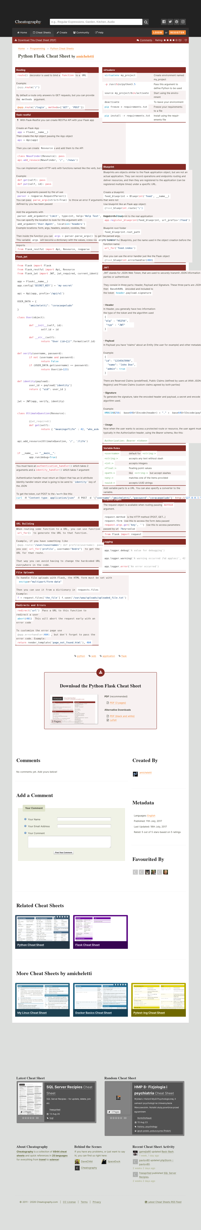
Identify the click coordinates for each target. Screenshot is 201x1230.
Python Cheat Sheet (30, 945)
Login (157, 32)
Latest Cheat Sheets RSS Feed (164, 1201)
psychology (151, 1126)
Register (177, 32)
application (109, 656)
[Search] (146, 22)
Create (63, 32)
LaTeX (113, 720)
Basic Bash (167, 1151)
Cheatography (25, 1151)
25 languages (60, 1155)
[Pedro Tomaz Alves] (165, 873)
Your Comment (36, 833)
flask (124, 656)
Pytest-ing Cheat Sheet (149, 1012)
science (54, 1159)
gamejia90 (145, 1151)
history (140, 1126)
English (151, 815)
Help (100, 32)
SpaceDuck (114, 1161)
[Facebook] (164, 22)
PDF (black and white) (122, 716)
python (81, 656)
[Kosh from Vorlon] (141, 873)
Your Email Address (39, 826)
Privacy (97, 1201)
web (93, 656)
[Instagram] (183, 22)
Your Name (34, 819)
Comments (146, 40)
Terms (84, 1201)
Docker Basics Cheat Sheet (93, 1012)
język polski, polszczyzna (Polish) (154, 1131)
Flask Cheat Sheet (87, 945)
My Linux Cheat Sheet (32, 1012)
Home (23, 32)
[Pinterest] (177, 22)
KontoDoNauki (144, 1118)
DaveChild (87, 1161)
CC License (69, 1201)
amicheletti (145, 772)
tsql (51, 1118)
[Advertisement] (100, 8)
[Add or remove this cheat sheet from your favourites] (186, 40)
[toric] (135, 873)
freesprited (55, 1109)
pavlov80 (144, 1160)
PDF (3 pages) (118, 702)
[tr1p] (147, 873)
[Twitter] (170, 22)
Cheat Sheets (43, 32)
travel (42, 1159)
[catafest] (153, 873)
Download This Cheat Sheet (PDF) (37, 40)
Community (82, 32)
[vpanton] (159, 873)
